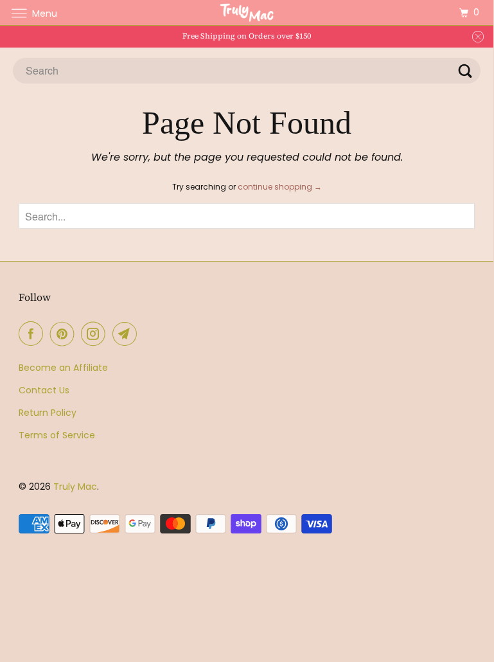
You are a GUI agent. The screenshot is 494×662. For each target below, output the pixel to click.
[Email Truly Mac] (127, 333)
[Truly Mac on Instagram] (95, 333)
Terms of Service (57, 435)
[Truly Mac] (246, 12)
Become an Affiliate (63, 367)
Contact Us (44, 390)
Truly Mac (75, 486)
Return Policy (47, 412)
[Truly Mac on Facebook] (33, 333)
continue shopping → (280, 186)
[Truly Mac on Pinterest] (65, 333)
